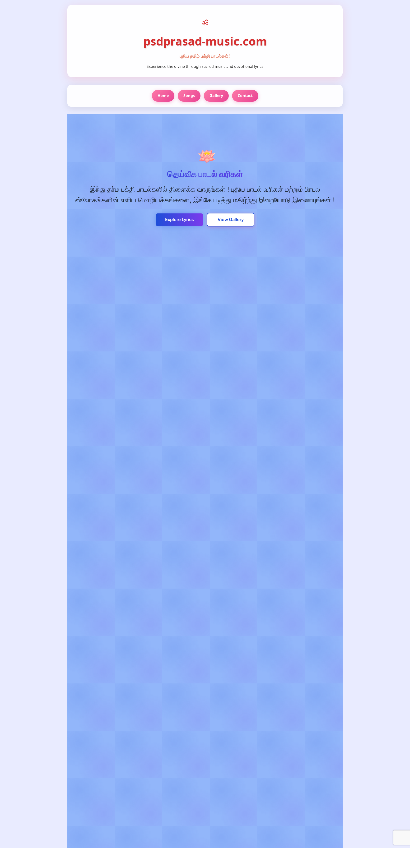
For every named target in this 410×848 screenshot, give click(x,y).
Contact (245, 95)
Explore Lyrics (179, 219)
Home (163, 95)
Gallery (216, 95)
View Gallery (231, 219)
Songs (189, 95)
